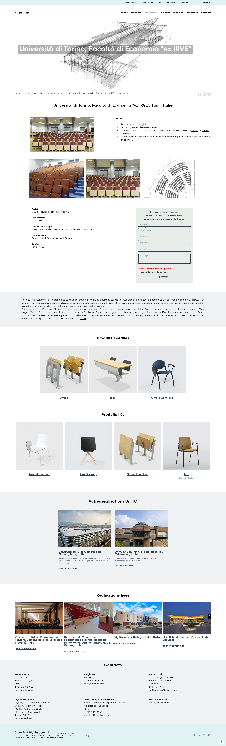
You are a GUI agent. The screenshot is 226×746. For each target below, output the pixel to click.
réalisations (151, 13)
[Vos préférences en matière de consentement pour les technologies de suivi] (221, 741)
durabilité (136, 13)
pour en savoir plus (67, 568)
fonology (178, 13)
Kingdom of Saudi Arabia (28, 712)
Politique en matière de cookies (52, 738)
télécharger (148, 2)
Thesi (129, 140)
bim (159, 2)
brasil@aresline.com (159, 703)
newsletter (171, 2)
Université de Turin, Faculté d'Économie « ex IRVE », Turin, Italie (98, 93)
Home (18, 93)
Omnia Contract (55, 238)
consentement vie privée (153, 272)
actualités (192, 13)
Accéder (204, 2)
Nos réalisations (30, 93)
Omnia (194, 131)
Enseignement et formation (53, 93)
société (123, 13)
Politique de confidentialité (26, 738)
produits (165, 13)
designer (184, 2)
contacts (206, 13)
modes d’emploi (131, 2)
